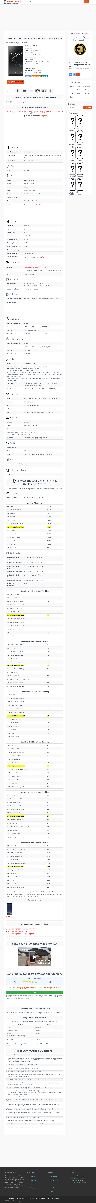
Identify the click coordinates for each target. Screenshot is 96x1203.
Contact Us (33, 1180)
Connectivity (22, 113)
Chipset (53, 1184)
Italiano (43, 1198)
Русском (34, 1198)
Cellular (15, 113)
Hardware (30, 111)
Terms (32, 1184)
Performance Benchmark (49, 113)
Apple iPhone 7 (33, 892)
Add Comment (35, 993)
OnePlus (73, 93)
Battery (29, 113)
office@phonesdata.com (80, 1182)
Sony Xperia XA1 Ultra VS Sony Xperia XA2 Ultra (21, 933)
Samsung (80, 86)
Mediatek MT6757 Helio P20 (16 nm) (36, 267)
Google (87, 90)
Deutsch (25, 1198)
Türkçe (38, 1198)
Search (52, 1191)
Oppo (72, 97)
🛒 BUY (11, 82)
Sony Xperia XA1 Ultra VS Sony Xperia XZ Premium (22, 928)
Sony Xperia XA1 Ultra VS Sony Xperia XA (19, 931)
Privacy (32, 1188)
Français (30, 1198)
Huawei (72, 90)
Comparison (54, 1180)
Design (19, 111)
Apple (72, 86)
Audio (34, 113)
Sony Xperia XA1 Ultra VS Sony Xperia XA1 (19, 935)
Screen (24, 111)
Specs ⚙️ (28, 76)
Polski (52, 1198)
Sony (31, 48)
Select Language (9, 1198)
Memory (36, 111)
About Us (32, 1176)
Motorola (80, 90)
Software (42, 111)
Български (57, 1198)
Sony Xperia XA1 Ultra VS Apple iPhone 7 (19, 930)
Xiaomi (87, 86)
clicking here (43, 116)
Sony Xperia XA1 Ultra (31, 152)
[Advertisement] (48, 18)
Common (9, 111)
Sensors (39, 113)
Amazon (38, 204)
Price (14, 111)
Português (47, 1198)
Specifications (54, 1176)
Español (21, 1198)
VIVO (87, 93)
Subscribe (87, 107)
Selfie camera (58, 111)
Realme (79, 93)
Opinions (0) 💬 (36, 76)
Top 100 (53, 1188)
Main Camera (49, 111)
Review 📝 (45, 76)
